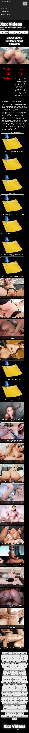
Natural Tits (24, 91)
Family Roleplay (7, 679)
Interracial (23, 687)
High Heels (12, 687)
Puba (13, 700)
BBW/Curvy (24, 656)
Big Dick (24, 78)
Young (14, 719)
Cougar (18, 666)
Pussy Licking (24, 700)
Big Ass (3, 658)
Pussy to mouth (7, 703)
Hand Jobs (12, 684)
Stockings (17, 95)
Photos (25, 32)
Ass (20, 78)
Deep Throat (14, 674)
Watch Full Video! (8, 73)
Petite (25, 698)
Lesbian (19, 690)
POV (9, 700)
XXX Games (4, 8)
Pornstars (13, 32)
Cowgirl (6, 669)
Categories (4, 32)
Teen (7, 713)
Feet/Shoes (16, 679)
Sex (25, 703)
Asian (21, 653)
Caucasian (6, 666)
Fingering (21, 86)
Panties (20, 698)
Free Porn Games (5, 18)
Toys (22, 713)
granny (20, 682)
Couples (24, 666)
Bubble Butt (18, 81)
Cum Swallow (14, 671)
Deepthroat (18, 84)
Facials (24, 677)
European (5, 677)
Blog (19, 32)
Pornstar (20, 92)
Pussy (17, 700)
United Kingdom (6, 716)
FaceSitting (13, 677)
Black (25, 658)
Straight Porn (5, 711)
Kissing (4, 690)
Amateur (5, 653)
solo (12, 708)
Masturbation (6, 692)
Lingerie (24, 690)
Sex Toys (6, 705)
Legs (14, 690)
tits (18, 713)
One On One (23, 695)
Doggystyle (22, 674)
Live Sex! (20, 71)
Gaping (10, 682)
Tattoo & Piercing (23, 711)
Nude (17, 695)
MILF (18, 692)
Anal (10, 653)
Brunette (9, 664)
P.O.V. (16, 92)
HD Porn (22, 89)
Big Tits (21, 658)
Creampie (17, 83)
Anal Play (16, 653)
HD (24, 684)
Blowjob (21, 80)
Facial (19, 677)
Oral (15, 698)
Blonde (17, 80)
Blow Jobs (23, 661)
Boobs (3, 664)
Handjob (21, 87)
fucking (4, 682)
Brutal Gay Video (5, 11)
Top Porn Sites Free (6, 1)
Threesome (13, 713)
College (24, 81)
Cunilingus (23, 83)
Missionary (24, 692)
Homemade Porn (5, 14)
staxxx (16, 708)
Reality (15, 703)
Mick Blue (17, 91)
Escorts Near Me (5, 5)
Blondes (10, 661)
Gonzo (16, 87)
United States (15, 716)
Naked (4, 695)
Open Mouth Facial (7, 698)
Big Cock (9, 658)
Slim (24, 705)
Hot (17, 687)
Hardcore (17, 89)
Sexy (11, 705)
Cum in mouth (21, 669)
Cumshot (6, 671)
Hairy (25, 682)
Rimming (20, 703)
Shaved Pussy (17, 705)
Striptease (13, 711)
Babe (12, 656)
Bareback (17, 656)
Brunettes (16, 664)
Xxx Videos (11, 24)
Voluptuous (24, 716)
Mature (13, 692)
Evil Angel (22, 99)
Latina (9, 690)
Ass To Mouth (5, 656)
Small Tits (22, 94)
